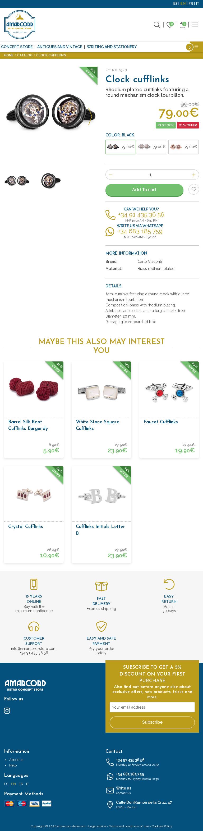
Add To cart (144, 189)
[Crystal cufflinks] (33, 495)
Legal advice (97, 826)
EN (183, 4)
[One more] (194, 174)
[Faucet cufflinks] (169, 391)
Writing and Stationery (112, 47)
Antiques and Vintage (59, 47)
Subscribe (152, 722)
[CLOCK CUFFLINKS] (51, 113)
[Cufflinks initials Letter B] (101, 495)
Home (8, 55)
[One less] (110, 174)
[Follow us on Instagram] (7, 710)
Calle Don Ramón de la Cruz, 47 (144, 804)
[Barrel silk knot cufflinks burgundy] (33, 391)
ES (175, 4)
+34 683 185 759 (137, 776)
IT (197, 4)
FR (190, 4)
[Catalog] (195, 24)
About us (16, 760)
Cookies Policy (162, 826)
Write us (123, 790)
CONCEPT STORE (17, 47)
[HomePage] (20, 24)
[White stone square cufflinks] (101, 391)
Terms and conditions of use (129, 826)
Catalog (25, 55)
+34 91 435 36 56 (137, 762)
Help (13, 765)
